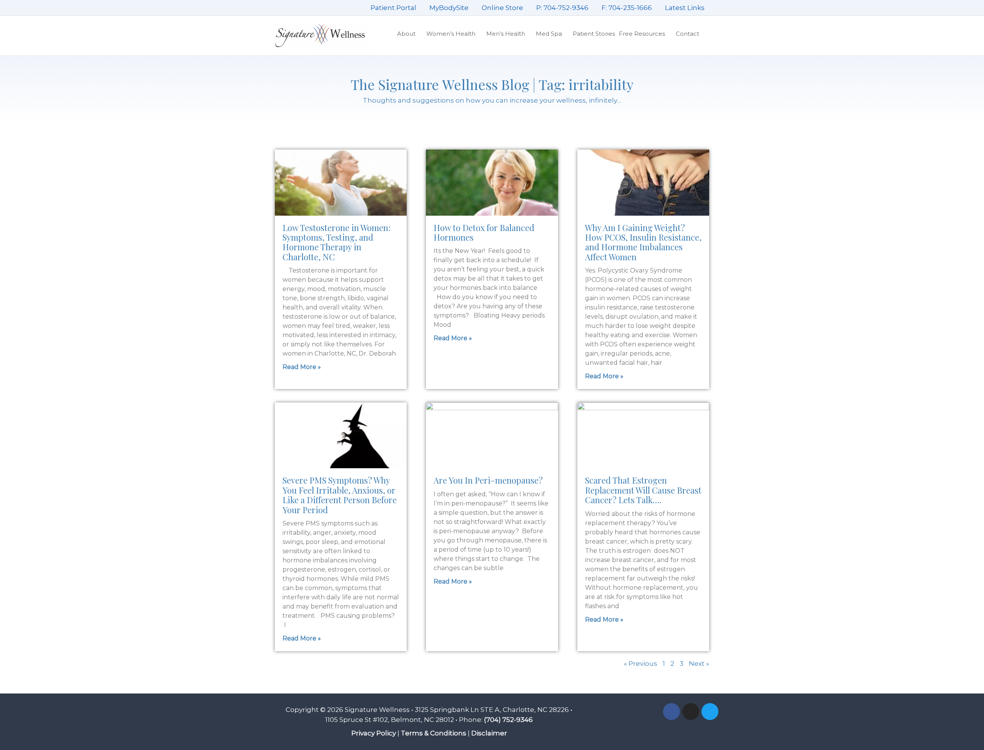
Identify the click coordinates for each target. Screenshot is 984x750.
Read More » (302, 367)
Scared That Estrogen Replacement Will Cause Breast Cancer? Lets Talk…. (643, 490)
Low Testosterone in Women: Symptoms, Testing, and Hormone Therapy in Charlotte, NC (337, 242)
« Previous (640, 663)
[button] (706, 33)
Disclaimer (489, 733)
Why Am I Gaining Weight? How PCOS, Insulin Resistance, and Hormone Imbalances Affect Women (643, 242)
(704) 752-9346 (508, 719)
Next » (699, 663)
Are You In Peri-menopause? (488, 480)
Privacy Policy (373, 733)
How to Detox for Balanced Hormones (484, 232)
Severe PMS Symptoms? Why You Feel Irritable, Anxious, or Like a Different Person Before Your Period (340, 494)
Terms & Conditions (433, 733)
